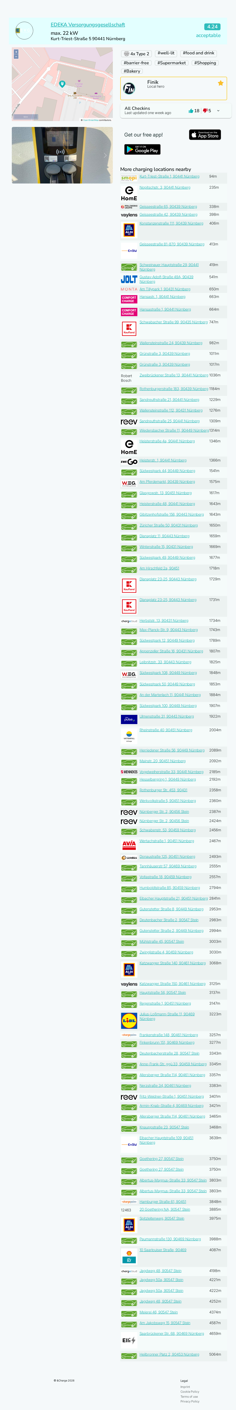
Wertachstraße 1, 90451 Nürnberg (167, 841)
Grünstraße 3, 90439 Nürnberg (165, 353)
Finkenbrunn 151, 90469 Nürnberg (167, 1042)
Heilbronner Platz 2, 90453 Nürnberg (169, 1354)
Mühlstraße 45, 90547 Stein (162, 941)
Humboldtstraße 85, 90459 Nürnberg (170, 887)
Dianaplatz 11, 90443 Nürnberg (165, 536)
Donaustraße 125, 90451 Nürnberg (167, 856)
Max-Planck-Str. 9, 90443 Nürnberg (169, 630)
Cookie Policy (190, 1391)
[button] (173, 110)
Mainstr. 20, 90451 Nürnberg (163, 761)
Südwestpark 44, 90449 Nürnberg (167, 471)
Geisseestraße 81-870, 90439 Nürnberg (172, 244)
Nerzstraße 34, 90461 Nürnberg (165, 1085)
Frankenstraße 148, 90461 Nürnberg (169, 1035)
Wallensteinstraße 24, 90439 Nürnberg (171, 343)
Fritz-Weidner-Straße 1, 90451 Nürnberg (172, 1096)
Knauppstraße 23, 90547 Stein (164, 1127)
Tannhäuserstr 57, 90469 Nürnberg (168, 866)
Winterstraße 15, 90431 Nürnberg (166, 546)
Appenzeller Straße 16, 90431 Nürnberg (171, 651)
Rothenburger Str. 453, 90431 (164, 790)
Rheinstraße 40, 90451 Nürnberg (166, 730)
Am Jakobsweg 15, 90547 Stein (165, 1323)
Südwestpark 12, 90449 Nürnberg (167, 640)
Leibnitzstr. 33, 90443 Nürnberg (165, 662)
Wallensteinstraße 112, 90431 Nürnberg (171, 410)
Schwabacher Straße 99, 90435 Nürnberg (174, 322)
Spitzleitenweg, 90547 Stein (162, 1218)
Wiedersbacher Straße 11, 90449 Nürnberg (174, 430)
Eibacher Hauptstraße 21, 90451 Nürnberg (174, 898)
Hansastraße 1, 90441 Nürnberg (165, 309)
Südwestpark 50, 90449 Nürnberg (167, 684)
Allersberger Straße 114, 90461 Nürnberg (172, 1075)
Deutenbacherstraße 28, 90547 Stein (169, 1053)
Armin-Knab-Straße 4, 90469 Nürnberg (172, 1105)
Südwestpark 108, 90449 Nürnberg (168, 672)
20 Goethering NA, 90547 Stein (165, 1209)
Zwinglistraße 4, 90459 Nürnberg (166, 952)
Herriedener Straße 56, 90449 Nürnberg (172, 750)
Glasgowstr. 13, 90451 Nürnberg (166, 493)
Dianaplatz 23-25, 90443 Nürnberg (168, 579)
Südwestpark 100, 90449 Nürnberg (168, 705)
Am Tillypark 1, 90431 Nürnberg (165, 289)
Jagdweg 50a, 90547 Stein (161, 1280)
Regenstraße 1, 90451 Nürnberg (165, 1003)
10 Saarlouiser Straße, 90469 (163, 1250)
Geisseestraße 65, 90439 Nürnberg (168, 206)
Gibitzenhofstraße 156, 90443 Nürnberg (172, 514)
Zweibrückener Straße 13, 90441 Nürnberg (174, 375)
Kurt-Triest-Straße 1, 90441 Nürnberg (169, 176)
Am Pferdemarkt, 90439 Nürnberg (167, 481)
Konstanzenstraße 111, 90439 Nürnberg (171, 223)
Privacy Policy (190, 1401)
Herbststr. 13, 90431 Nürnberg (164, 620)
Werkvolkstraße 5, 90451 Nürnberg (168, 801)
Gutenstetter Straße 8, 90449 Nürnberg (172, 909)
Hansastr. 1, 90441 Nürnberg (163, 296)
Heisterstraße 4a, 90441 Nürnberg (167, 441)
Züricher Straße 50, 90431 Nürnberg (169, 525)
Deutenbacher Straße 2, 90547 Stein (169, 920)
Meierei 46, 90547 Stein (159, 1312)
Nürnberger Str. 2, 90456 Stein (164, 811)
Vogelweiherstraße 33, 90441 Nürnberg (172, 772)
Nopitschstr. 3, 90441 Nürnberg (165, 187)
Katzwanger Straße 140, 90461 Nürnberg (173, 963)
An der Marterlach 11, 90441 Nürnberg (170, 695)
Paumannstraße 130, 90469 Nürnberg (170, 1239)
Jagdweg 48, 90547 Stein (160, 1271)
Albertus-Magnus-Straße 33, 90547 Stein (173, 1180)
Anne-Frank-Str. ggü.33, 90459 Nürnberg (173, 1064)
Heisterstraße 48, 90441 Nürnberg (167, 504)
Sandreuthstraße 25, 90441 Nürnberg (170, 421)
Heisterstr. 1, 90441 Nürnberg (163, 460)
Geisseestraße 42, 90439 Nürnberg (168, 214)
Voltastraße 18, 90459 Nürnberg (166, 877)
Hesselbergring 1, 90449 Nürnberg (168, 779)
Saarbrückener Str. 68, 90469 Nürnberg (172, 1333)
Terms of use (189, 1396)
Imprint (185, 1387)
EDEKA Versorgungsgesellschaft (88, 24)
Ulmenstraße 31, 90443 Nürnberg (167, 716)
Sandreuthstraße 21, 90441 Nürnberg (169, 399)
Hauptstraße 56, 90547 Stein (163, 992)
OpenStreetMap (91, 120)
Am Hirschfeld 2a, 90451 (159, 568)
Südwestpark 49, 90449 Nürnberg (167, 557)
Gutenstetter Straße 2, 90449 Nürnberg (172, 930)
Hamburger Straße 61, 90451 (163, 1201)
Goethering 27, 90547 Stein (162, 1158)
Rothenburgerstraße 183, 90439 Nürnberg (174, 389)
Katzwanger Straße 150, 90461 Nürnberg (173, 983)
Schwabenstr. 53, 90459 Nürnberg (168, 830)
